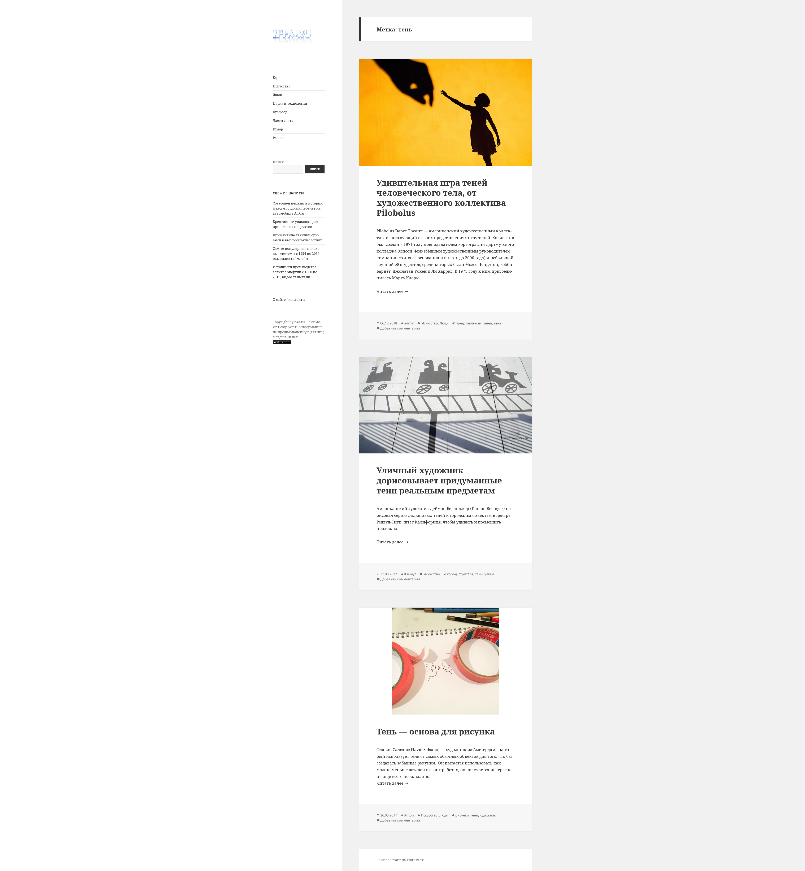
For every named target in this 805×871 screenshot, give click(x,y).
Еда (276, 77)
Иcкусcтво (281, 86)
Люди (277, 94)
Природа (280, 112)
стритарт (465, 574)
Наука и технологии (290, 103)
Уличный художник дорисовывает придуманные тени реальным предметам (439, 480)
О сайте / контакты (289, 299)
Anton (409, 815)
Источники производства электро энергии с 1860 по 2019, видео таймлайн (295, 272)
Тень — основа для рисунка (436, 731)
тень (497, 323)
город (452, 574)
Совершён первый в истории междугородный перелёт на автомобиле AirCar (298, 208)
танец (487, 323)
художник (488, 815)
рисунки (462, 815)
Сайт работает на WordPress (400, 860)
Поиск (278, 162)
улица (489, 574)
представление (468, 323)
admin (409, 323)
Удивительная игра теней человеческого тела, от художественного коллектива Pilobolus (441, 197)
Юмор (278, 129)
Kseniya (410, 574)
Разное (278, 137)
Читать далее (393, 291)
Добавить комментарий (400, 328)
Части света (283, 120)
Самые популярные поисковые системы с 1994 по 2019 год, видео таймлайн (296, 253)
